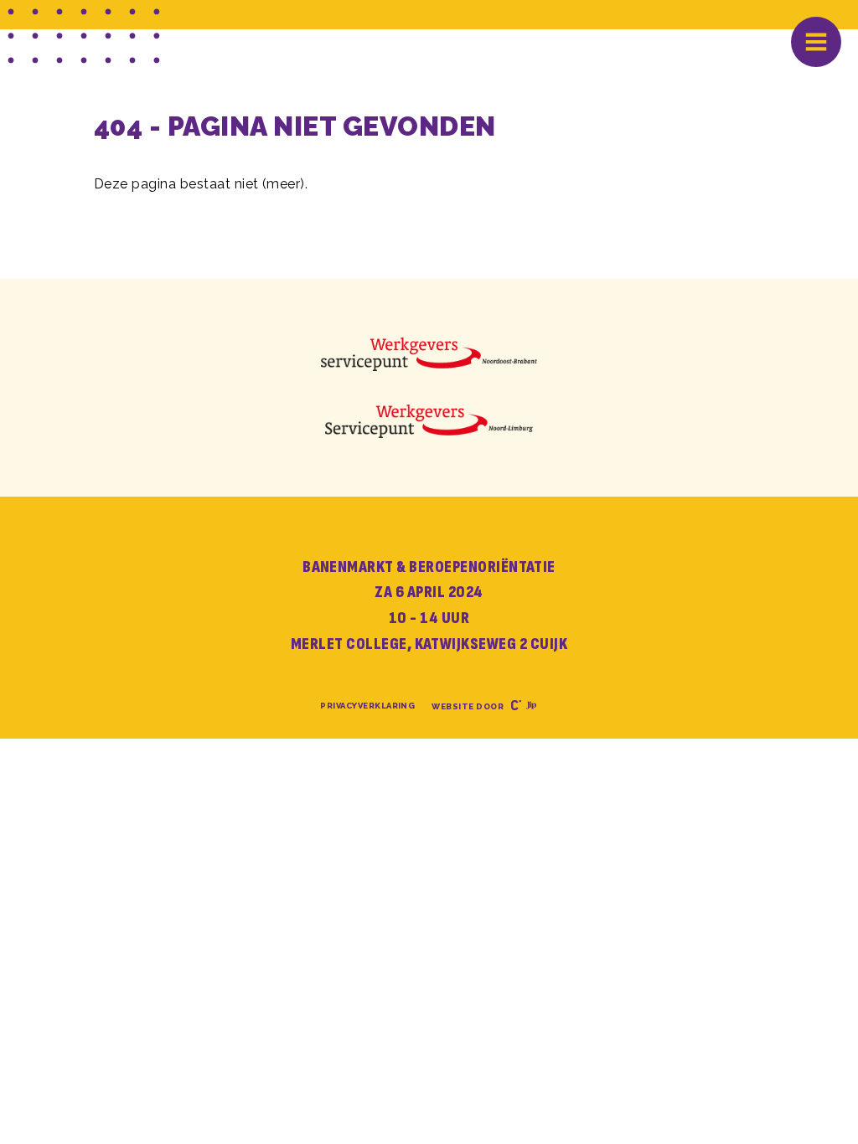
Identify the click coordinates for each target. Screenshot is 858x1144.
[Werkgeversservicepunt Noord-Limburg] (428, 421)
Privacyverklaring (367, 705)
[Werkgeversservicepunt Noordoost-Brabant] (429, 354)
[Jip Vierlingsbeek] (528, 706)
